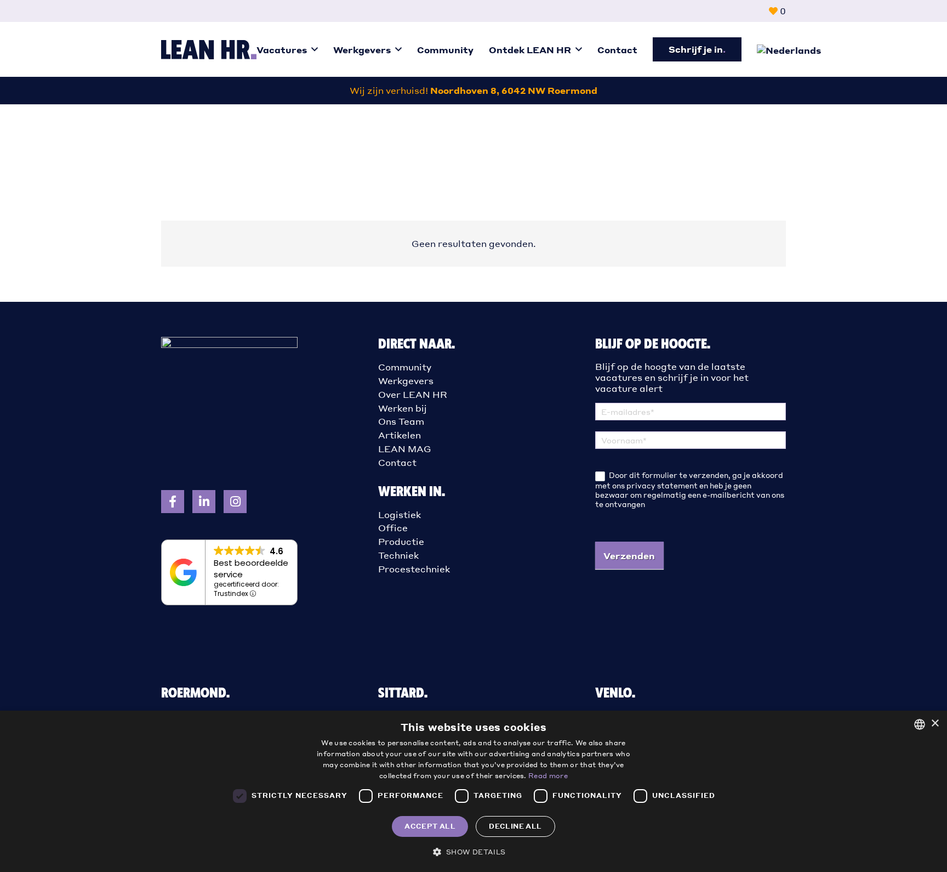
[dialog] (473, 791)
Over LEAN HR (412, 394)
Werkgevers (405, 380)
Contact (397, 462)
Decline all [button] (515, 826)
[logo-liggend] (208, 49)
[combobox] (919, 724)
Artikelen (399, 435)
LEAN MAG (404, 448)
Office (393, 527)
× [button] (935, 723)
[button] (314, 49)
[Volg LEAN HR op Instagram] (235, 501)
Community (404, 367)
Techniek (398, 555)
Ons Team (401, 421)
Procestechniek (414, 569)
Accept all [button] (429, 826)
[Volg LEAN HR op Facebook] (172, 501)
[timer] (473, 90)
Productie (401, 541)
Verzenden (629, 555)
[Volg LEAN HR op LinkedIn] (203, 501)
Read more (548, 776)
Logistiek (399, 514)
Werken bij (402, 408)
